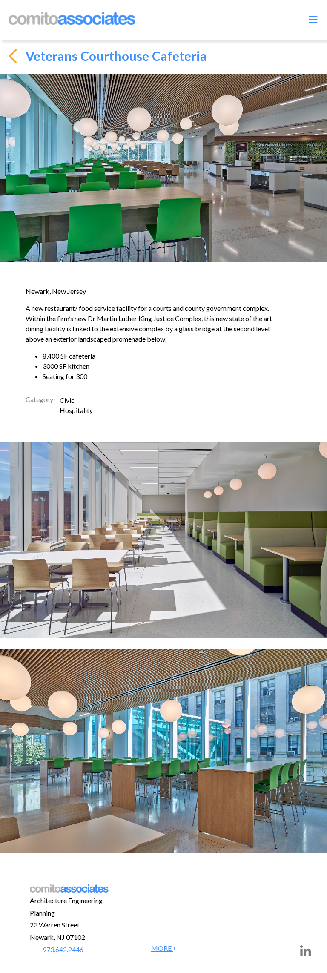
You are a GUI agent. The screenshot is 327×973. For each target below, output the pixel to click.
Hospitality (76, 410)
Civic (67, 400)
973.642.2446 (63, 949)
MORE (162, 948)
